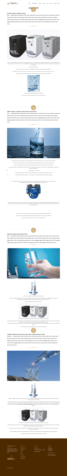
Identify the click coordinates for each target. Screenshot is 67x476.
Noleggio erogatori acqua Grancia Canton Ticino (48, 117)
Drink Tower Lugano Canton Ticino (44, 238)
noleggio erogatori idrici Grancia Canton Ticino (17, 120)
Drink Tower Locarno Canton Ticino (49, 338)
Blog (8, 15)
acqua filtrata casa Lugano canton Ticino (19, 236)
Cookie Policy (23, 458)
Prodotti (40, 3)
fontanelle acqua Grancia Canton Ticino (29, 117)
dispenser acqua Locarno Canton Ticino (32, 338)
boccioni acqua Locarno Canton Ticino (15, 338)
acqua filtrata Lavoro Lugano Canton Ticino (38, 236)
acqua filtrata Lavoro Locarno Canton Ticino (41, 336)
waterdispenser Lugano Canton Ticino (47, 242)
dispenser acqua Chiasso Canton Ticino (28, 17)
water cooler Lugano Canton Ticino (31, 242)
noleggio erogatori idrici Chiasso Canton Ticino (17, 21)
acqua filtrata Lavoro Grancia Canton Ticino (39, 113)
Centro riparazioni (37, 451)
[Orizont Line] (12, 4)
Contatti (55, 3)
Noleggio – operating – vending (39, 449)
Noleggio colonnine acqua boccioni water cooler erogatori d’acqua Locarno (26, 334)
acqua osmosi (52, 15)
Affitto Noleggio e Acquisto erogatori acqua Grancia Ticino (22, 111)
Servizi (44, 3)
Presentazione (34, 3)
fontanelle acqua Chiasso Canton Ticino (29, 19)
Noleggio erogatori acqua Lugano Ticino (17, 234)
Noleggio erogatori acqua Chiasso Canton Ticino (48, 19)
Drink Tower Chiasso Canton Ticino (45, 17)
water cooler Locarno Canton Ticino (42, 342)
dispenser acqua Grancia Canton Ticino (28, 115)
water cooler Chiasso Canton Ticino (35, 21)
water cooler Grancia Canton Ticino (36, 120)
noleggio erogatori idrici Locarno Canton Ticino (24, 342)
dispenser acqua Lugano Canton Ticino (28, 238)
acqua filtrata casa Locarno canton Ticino (22, 336)
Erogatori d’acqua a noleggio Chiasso (16, 13)
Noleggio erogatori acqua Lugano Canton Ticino (45, 240)
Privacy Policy (23, 456)
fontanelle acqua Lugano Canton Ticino (25, 240)
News (51, 3)
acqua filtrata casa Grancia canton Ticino (20, 113)
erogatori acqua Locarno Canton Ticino (15, 340)
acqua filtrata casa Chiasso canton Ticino (19, 15)
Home (29, 3)
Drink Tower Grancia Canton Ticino (45, 115)
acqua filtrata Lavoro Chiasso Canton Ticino (39, 15)
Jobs (48, 3)
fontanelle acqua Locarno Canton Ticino (33, 340)
